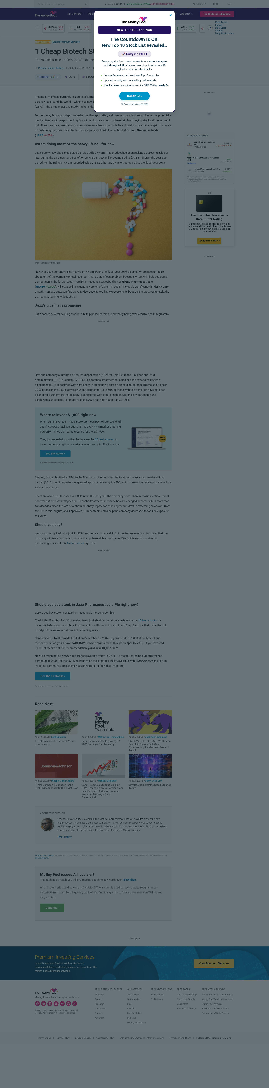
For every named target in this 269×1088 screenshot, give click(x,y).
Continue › (134, 96)
